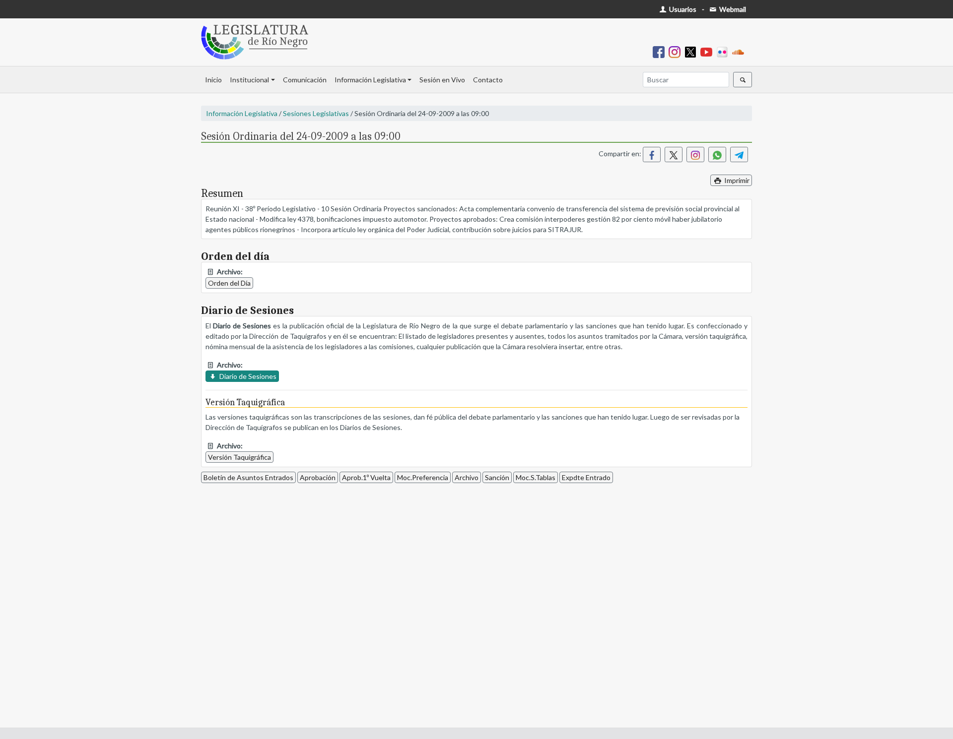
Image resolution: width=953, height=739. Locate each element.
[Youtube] (708, 51)
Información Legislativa (370, 79)
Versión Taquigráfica (239, 457)
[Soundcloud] (740, 51)
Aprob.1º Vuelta (366, 477)
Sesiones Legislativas (316, 113)
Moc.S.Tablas (535, 477)
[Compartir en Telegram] (739, 154)
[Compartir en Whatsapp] (717, 154)
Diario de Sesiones (247, 376)
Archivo (466, 477)
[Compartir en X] (673, 154)
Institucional (249, 79)
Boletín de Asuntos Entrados (248, 477)
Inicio (213, 79)
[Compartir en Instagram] (695, 154)
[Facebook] (661, 51)
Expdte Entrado (586, 477)
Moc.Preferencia (422, 477)
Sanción (497, 477)
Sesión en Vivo (442, 79)
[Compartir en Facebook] (652, 154)
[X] (692, 51)
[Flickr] (724, 51)
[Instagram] (676, 51)
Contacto (488, 79)
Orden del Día (229, 283)
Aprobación (318, 477)
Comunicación (305, 79)
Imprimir (736, 180)
